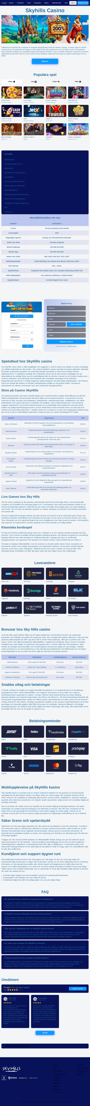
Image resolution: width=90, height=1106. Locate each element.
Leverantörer (8, 177)
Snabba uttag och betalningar (14, 186)
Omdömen (8, 212)
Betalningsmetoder (10, 190)
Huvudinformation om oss (13, 164)
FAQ (5, 207)
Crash (55, 81)
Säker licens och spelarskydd (14, 199)
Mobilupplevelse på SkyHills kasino (16, 194)
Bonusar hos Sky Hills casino (14, 181)
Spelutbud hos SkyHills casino (14, 173)
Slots (76, 81)
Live (32, 81)
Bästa (10, 81)
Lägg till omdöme (77, 988)
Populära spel (9, 160)
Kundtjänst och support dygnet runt (16, 203)
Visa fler (45, 1033)
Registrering (8, 168)
